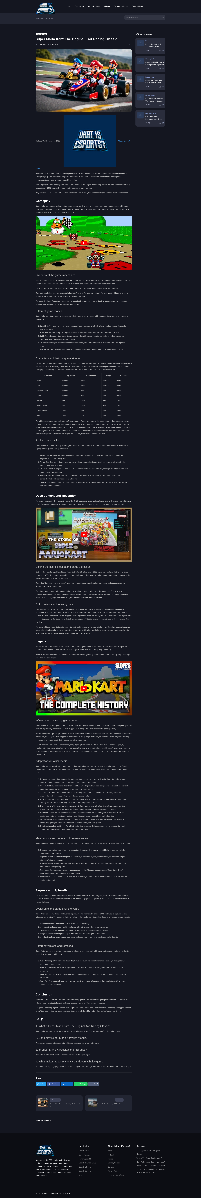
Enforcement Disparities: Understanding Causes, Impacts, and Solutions (154, 101)
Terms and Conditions (116, 1175)
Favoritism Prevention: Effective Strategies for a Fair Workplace (154, 82)
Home (68, 6)
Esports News (137, 6)
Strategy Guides (150, 59)
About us (111, 1151)
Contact (110, 1167)
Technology (79, 6)
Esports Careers (85, 1171)
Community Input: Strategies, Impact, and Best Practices (153, 119)
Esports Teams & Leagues (88, 1163)
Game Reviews (94, 6)
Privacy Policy (113, 1171)
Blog (80, 1175)
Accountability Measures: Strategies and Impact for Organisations (154, 64)
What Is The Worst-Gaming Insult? (149, 1158)
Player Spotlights (121, 6)
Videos (107, 6)
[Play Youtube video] (84, 243)
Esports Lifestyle (85, 1167)
